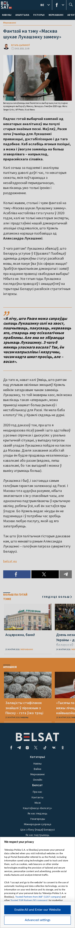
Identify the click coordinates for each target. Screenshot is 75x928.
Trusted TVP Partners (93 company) (28, 900)
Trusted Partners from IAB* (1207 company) (38, 897)
